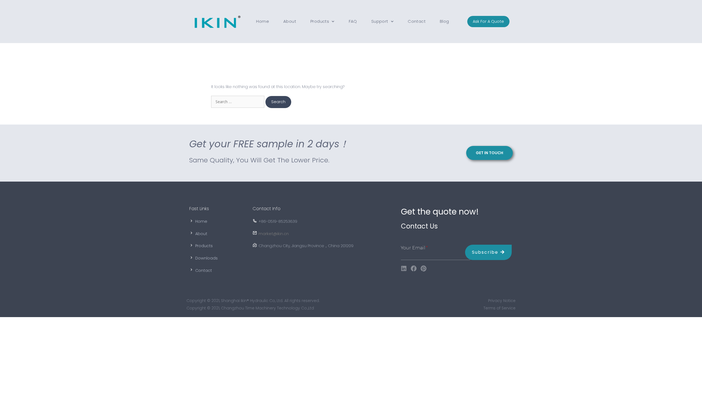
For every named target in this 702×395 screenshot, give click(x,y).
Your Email (413, 247)
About (289, 21)
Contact (417, 21)
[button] (488, 21)
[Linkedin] (404, 269)
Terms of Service (499, 308)
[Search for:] (238, 102)
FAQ (353, 21)
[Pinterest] (424, 269)
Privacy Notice (502, 300)
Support (379, 21)
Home (262, 21)
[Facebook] (414, 269)
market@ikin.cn (274, 233)
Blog (444, 21)
